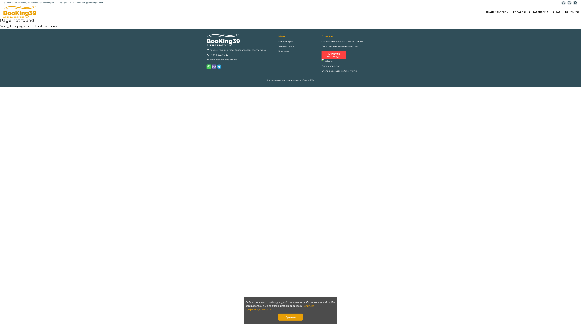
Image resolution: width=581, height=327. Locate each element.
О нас (557, 12)
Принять (291, 317)
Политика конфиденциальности (340, 46)
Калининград (285, 41)
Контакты (572, 12)
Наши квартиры (497, 12)
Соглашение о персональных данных (342, 41)
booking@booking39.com (223, 59)
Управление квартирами (530, 12)
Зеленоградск (286, 46)
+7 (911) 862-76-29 (219, 54)
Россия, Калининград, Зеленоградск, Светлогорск (238, 50)
